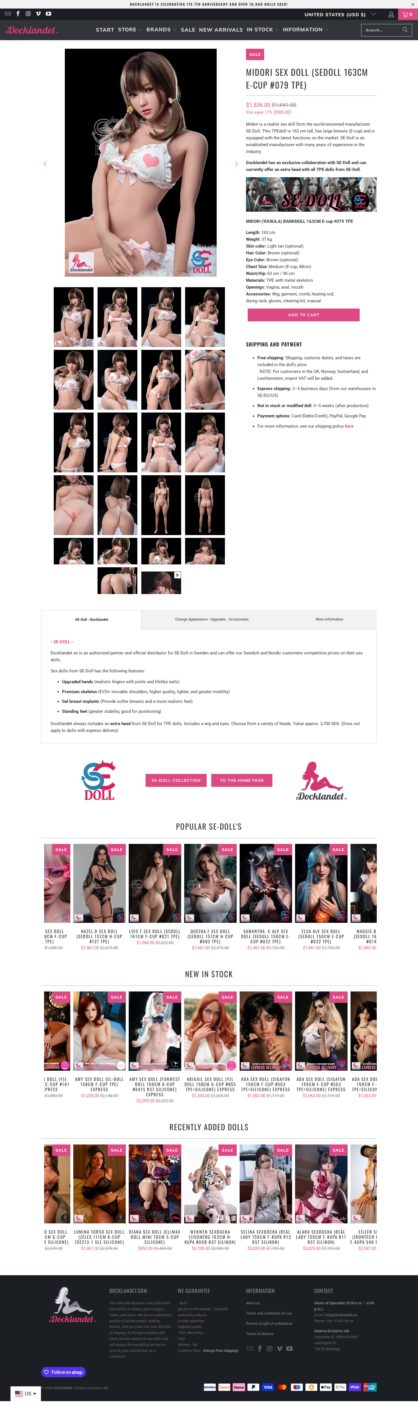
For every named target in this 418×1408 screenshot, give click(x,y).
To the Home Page (242, 780)
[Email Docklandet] (7, 14)
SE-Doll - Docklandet (91, 619)
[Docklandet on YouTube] (48, 14)
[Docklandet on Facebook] (18, 14)
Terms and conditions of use (269, 1313)
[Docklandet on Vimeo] (38, 14)
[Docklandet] (32, 30)
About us (253, 1303)
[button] (130, 30)
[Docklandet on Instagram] (28, 14)
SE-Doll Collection (176, 780)
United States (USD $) (336, 14)
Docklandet (63, 1388)
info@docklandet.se (341, 1315)
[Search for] (405, 30)
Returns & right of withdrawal (269, 1323)
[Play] (140, 164)
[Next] (236, 164)
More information (329, 619)
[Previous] (45, 164)
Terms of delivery (260, 1334)
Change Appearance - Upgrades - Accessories (212, 619)
